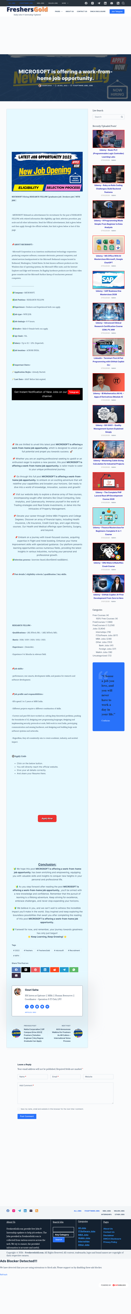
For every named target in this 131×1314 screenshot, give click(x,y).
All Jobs (12, 3)
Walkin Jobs (53, 3)
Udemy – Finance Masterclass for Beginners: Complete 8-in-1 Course (108, 531)
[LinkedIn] (105, 3)
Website (88, 1076)
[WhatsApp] (74, 969)
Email (55, 1076)
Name (22, 1076)
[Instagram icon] (42, 1007)
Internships (101, 632)
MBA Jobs (40, 3)
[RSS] (118, 3)
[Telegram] (99, 3)
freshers (28, 950)
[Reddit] (55, 969)
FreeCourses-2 (100, 625)
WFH (16, 956)
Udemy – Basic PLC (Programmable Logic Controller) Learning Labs (108, 153)
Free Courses (99, 615)
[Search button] (122, 117)
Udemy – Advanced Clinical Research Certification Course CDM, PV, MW (109, 326)
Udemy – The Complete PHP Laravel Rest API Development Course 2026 (108, 495)
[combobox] (106, 116)
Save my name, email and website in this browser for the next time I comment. (52, 1109)
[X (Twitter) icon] (37, 1007)
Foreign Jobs (105, 649)
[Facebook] (86, 3)
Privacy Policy (110, 1242)
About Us (70, 11)
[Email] (111, 3)
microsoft (59, 950)
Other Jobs (101, 642)
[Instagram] (92, 3)
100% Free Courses (105, 618)
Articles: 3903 (30, 1012)
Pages (57, 11)
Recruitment (74, 950)
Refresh (3, 1274)
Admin (113, 160)
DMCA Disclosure (97, 11)
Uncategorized (100, 655)
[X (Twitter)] (26, 969)
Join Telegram (117, 11)
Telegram (74, 392)
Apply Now (47, 818)
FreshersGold (43, 950)
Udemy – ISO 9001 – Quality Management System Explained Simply (108, 428)
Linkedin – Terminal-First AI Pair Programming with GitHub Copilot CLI (108, 361)
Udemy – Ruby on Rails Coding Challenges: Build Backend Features (108, 188)
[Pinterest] (36, 969)
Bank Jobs (104, 645)
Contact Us (82, 11)
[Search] (123, 3)
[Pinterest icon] (47, 1007)
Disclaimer (108, 1235)
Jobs (91, 85)
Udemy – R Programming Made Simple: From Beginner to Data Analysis (108, 224)
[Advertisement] (65, 35)
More (64, 3)
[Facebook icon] (27, 1007)
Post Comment (27, 1116)
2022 (16, 950)
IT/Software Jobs (26, 3)
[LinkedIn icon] (32, 1007)
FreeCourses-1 (100, 622)
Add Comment (26, 1085)
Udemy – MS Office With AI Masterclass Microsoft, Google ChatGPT (108, 259)
